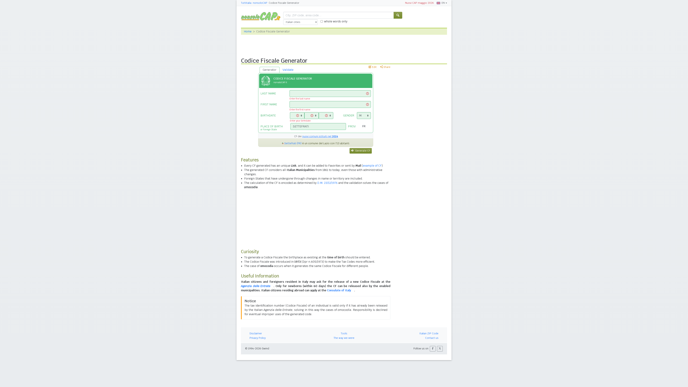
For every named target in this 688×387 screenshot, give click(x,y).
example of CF (372, 166)
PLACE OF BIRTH (272, 128)
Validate (288, 70)
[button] (433, 349)
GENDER (348, 115)
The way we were (344, 338)
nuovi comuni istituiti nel (320, 136)
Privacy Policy (258, 338)
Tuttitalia (246, 2)
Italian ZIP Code (428, 333)
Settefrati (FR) (293, 143)
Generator (269, 70)
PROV (352, 126)
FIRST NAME (269, 104)
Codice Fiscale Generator (284, 2)
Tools (344, 333)
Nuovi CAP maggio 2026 (419, 2)
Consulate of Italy (339, 290)
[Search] (398, 15)
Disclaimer (256, 333)
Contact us (431, 338)
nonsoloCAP (260, 2)
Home (248, 31)
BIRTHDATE (268, 115)
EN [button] (443, 2)
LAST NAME (268, 93)
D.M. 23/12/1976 (327, 183)
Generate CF (362, 150)
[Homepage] (262, 16)
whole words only (335, 21)
